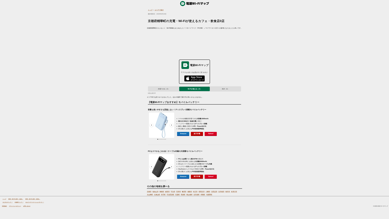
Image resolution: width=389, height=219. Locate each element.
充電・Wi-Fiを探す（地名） (15, 199)
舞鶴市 (162, 191)
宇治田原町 (170, 194)
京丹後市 (221, 191)
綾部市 (167, 191)
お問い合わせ (26, 206)
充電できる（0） (163, 89)
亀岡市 (184, 191)
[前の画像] (151, 125)
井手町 (163, 194)
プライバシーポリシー (15, 206)
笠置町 (177, 194)
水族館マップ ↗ (19, 202)
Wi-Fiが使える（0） (194, 89)
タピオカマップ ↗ (8, 202)
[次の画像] (171, 125)
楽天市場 (197, 133)
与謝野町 (209, 194)
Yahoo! (210, 133)
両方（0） (225, 89)
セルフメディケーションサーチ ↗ (34, 202)
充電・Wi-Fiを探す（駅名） (32, 199)
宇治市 (173, 191)
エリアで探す (159, 10)
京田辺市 (214, 191)
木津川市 (234, 191)
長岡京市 (202, 191)
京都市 (149, 191)
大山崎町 (150, 194)
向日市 (195, 191)
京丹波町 (196, 194)
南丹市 (227, 191)
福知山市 (155, 191)
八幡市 (208, 191)
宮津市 (178, 191)
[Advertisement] (194, 44)
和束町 (183, 194)
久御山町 (157, 194)
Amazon (183, 133)
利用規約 (4, 206)
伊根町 (203, 194)
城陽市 (189, 191)
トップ (150, 10)
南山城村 (189, 194)
